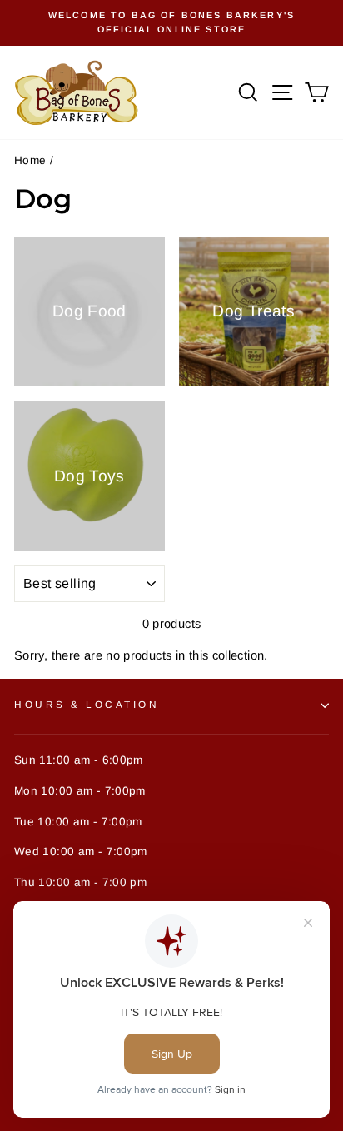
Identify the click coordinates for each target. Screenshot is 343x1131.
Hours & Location (87, 704)
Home (30, 160)
